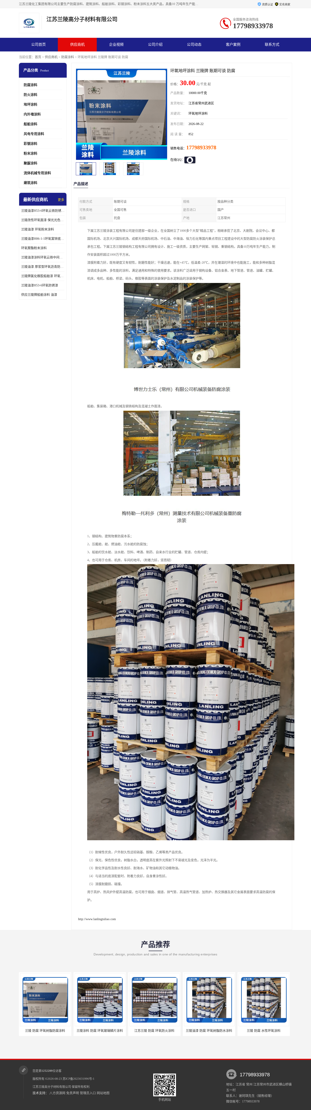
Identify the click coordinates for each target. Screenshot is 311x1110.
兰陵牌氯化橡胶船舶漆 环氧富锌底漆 (42, 276)
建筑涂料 (30, 183)
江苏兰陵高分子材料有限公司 (52, 1086)
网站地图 (103, 1093)
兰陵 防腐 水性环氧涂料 (209, 1030)
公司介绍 (155, 44)
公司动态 (194, 44)
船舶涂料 (30, 124)
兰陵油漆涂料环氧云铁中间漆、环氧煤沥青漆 (42, 257)
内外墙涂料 (32, 114)
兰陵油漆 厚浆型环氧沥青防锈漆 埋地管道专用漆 (42, 266)
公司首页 (38, 44)
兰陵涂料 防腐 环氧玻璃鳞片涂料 (45, 1030)
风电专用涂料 (34, 134)
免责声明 (72, 1093)
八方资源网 (57, 1093)
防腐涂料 (67, 57)
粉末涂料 (30, 153)
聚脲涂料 (30, 163)
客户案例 (233, 44)
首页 (38, 57)
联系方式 (272, 44)
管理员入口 (88, 1093)
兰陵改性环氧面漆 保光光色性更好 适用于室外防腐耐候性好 (42, 220)
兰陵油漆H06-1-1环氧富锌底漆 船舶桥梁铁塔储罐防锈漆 (42, 238)
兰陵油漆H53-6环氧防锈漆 (39, 285)
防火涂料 (30, 95)
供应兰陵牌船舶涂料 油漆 (39, 294)
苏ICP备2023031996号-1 (78, 1078)
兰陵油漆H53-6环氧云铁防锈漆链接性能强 (42, 210)
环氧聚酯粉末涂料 (34, 248)
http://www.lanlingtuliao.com (97, 919)
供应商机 (77, 44)
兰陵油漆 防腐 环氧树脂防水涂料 (154, 1030)
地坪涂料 (30, 104)
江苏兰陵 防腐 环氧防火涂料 (100, 1030)
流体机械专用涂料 (37, 173)
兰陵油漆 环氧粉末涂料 (37, 229)
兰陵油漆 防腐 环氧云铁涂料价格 (263, 1030)
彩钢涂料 (30, 143)
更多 (61, 199)
